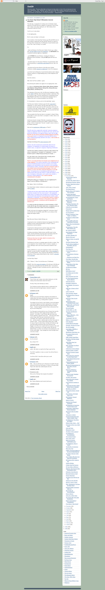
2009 (66, 170)
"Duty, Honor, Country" (71, 187)
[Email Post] (57, 271)
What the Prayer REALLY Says (72, 580)
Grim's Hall (67, 546)
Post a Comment (30, 386)
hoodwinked (45, 51)
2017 (66, 155)
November (68, 506)
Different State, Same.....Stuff (72, 423)
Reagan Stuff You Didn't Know (72, 210)
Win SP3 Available (70, 327)
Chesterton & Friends (69, 541)
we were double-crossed (35, 51)
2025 (66, 141)
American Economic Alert (70, 533)
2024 (66, 143)
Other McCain (68, 561)
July (67, 513)
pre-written (54, 251)
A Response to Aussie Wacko (72, 348)
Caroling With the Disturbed (72, 323)
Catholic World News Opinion (71, 539)
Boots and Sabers (69, 535)
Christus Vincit (68, 542)
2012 (66, 165)
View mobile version (42, 394)
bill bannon (33, 293)
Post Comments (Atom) (36, 398)
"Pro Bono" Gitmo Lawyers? (72, 431)
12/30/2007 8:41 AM (34, 383)
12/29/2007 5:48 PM (34, 334)
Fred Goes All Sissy (70, 281)
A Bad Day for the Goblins (72, 207)
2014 (66, 161)
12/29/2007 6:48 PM (34, 359)
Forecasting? (69, 208)
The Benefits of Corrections (72, 446)
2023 (66, 144)
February (68, 522)
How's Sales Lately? (70, 438)
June (67, 515)
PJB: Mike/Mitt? (69, 321)
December (68, 175)
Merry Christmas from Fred (72, 276)
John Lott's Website (69, 548)
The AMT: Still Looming (71, 377)
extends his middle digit (42, 69)
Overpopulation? (69, 247)
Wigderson (67, 582)
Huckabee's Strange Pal (71, 283)
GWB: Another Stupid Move (72, 337)
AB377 (32, 93)
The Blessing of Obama (71, 267)
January (68, 524)
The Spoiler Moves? (70, 189)
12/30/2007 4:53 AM (34, 376)
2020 (66, 150)
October (68, 508)
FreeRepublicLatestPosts (70, 544)
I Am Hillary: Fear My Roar (72, 259)
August (68, 511)
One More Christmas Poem (72, 242)
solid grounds (43, 63)
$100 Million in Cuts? (70, 271)
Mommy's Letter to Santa (71, 482)
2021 (66, 148)
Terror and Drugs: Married (71, 293)
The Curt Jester (68, 573)
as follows (32, 188)
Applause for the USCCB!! (72, 480)
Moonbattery (67, 556)
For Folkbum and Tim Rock (72, 272)
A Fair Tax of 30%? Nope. (71, 495)
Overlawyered (68, 563)
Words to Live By (70, 400)
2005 (66, 528)
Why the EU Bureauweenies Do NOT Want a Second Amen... (73, 366)
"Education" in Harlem (71, 414)
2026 (66, 139)
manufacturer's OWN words (39, 127)
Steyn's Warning (69, 494)
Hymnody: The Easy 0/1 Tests (73, 325)
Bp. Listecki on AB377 (71, 230)
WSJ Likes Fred (69, 448)
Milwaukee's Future (70, 430)
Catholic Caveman (69, 537)
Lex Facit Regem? (70, 212)
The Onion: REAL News (70, 577)
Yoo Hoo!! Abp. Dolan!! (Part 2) (73, 180)
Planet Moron (68, 565)
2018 (66, 154)
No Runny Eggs (68, 560)
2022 (66, 146)
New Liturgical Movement (70, 558)
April (67, 519)
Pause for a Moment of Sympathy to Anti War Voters (71, 371)
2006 (66, 526)
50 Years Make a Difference (72, 467)
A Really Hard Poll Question (72, 465)
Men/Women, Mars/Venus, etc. (73, 332)
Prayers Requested (70, 475)
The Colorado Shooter (71, 436)
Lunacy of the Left (70, 291)
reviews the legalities (41, 264)
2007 (66, 174)
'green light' (52, 104)
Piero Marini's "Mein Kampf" (72, 504)
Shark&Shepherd (68, 567)
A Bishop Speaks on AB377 (72, 350)
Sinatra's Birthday (70, 463)
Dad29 (30, 6)
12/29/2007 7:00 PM (34, 369)
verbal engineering (44, 141)
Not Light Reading (70, 308)
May (67, 517)
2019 (66, 152)
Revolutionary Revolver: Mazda (73, 182)
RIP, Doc (68, 269)
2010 (66, 168)
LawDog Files (68, 552)
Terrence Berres (34, 277)
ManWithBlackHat (69, 554)
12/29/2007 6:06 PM (34, 344)
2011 (66, 166)
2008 (66, 172)
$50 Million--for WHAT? (71, 388)
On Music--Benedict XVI (71, 235)
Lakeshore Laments (69, 550)
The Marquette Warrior (70, 575)
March (67, 521)
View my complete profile (71, 31)
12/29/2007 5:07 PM (34, 290)
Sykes (66, 569)
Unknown (32, 337)
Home (43, 391)
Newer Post (27, 391)
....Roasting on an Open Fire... (72, 257)
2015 (66, 159)
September (68, 510)
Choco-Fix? (68, 274)
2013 (66, 163)
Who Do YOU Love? (70, 237)
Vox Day (66, 579)
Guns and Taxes (69, 428)
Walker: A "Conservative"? (72, 320)
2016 (66, 157)
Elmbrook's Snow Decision (72, 472)
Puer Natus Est (69, 249)
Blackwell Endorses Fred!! (72, 473)
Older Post (57, 391)
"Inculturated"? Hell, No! (71, 318)
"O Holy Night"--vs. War (71, 309)
